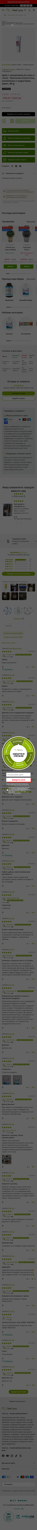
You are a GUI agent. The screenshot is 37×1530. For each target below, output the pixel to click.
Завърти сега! (18, 780)
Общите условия (21, 788)
